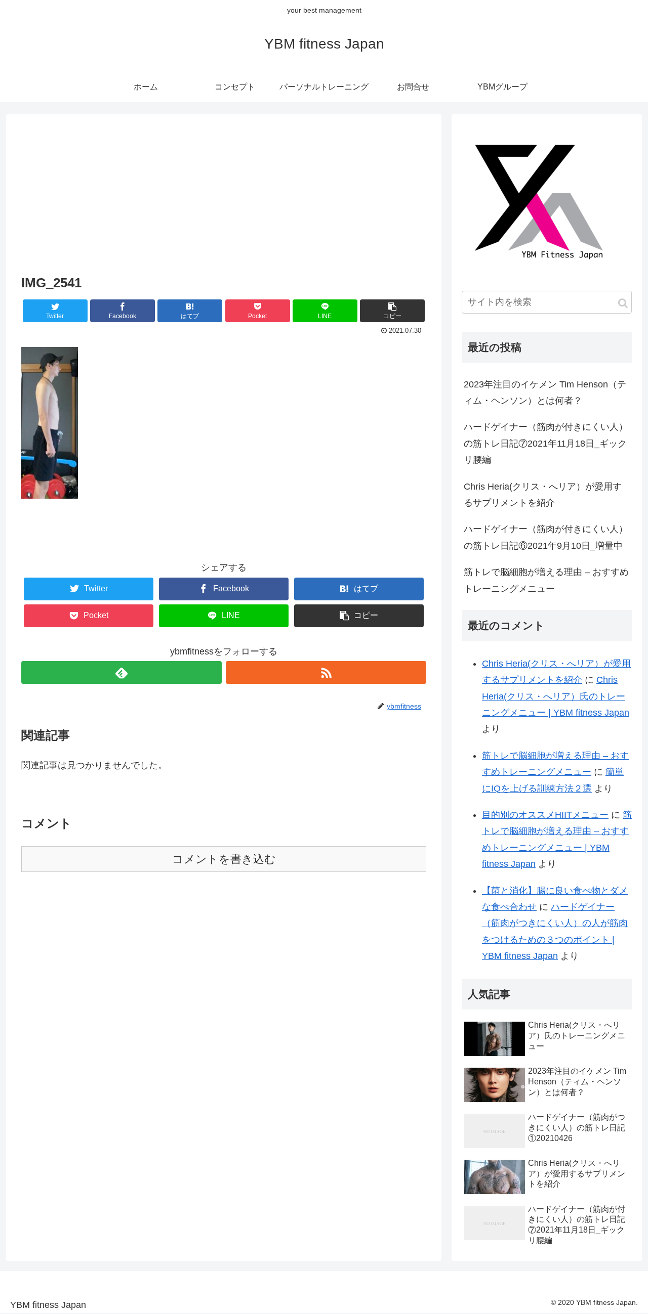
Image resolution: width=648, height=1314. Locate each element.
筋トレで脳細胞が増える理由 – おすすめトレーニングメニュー (546, 580)
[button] (623, 303)
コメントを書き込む (224, 859)
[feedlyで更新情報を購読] (121, 672)
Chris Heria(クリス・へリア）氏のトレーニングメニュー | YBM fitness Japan (555, 696)
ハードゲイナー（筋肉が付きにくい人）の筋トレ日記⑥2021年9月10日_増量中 (546, 537)
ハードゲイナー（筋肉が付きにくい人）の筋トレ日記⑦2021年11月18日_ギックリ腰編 (546, 443)
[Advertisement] (223, 196)
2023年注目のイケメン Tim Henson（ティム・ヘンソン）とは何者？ (545, 392)
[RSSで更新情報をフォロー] (326, 672)
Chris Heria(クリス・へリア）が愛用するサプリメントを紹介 (543, 494)
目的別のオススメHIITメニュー (545, 815)
